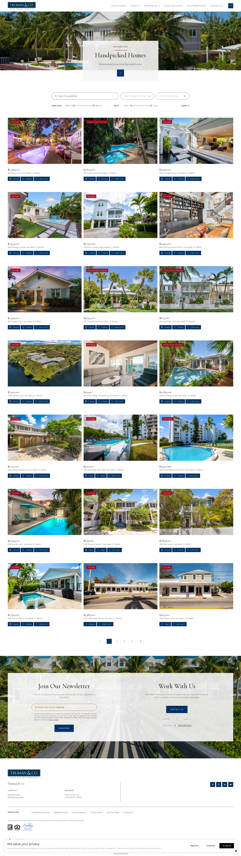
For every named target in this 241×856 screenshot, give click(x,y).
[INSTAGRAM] (218, 784)
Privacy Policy (54, 720)
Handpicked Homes (40, 812)
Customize (210, 846)
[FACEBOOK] (212, 784)
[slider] (73, 106)
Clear (184, 106)
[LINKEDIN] (224, 784)
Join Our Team (113, 812)
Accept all (227, 846)
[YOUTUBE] (230, 784)
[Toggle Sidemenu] (230, 5)
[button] (177, 709)
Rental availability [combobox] (168, 96)
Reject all (194, 846)
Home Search (119, 6)
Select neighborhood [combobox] (135, 96)
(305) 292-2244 (185, 725)
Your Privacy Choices (120, 853)
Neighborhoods (196, 6)
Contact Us (216, 6)
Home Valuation (173, 6)
